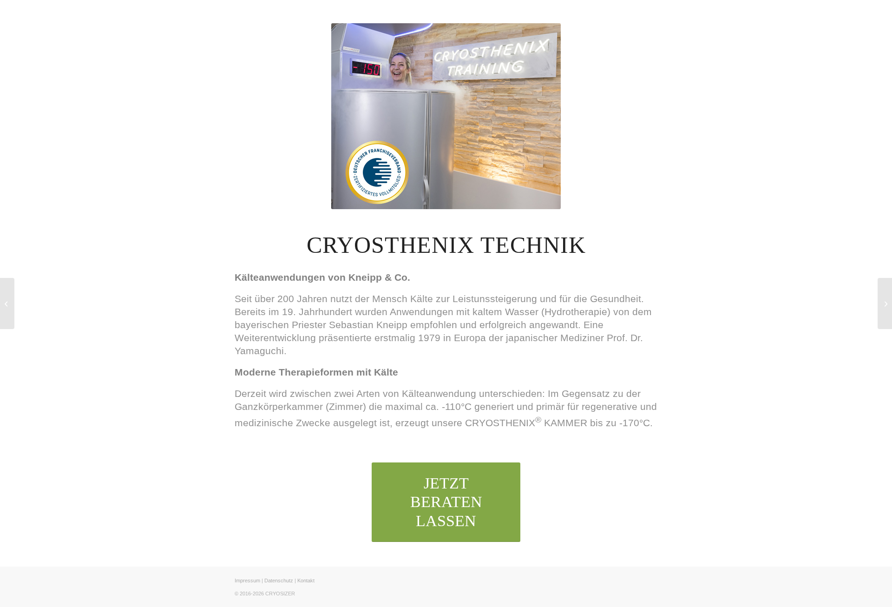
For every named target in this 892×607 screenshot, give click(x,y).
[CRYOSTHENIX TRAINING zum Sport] (7, 303)
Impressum (247, 580)
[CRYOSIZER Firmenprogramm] (885, 303)
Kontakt (306, 580)
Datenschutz (278, 580)
